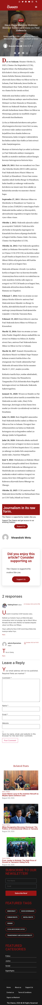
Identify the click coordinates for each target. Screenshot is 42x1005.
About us (18, 987)
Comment (7, 678)
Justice (7, 961)
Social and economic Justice (16, 929)
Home (9, 987)
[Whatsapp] (19, 1)
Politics (8, 791)
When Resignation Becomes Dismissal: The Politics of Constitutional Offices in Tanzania (20, 828)
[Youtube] (29, 1)
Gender (9, 923)
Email (5, 714)
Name (5, 705)
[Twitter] (22, 1)
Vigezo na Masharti (13, 997)
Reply (3, 634)
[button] (36, 1)
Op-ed (3, 825)
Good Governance (27, 911)
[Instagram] (32, 1)
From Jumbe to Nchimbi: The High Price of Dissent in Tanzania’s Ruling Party (19, 861)
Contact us (10, 992)
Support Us (29, 987)
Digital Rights (28, 917)
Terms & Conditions (24, 992)
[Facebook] (25, 1)
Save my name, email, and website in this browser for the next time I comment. (19, 735)
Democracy (11, 911)
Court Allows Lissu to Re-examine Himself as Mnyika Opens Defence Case (20, 795)
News (21, 20)
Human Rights (12, 917)
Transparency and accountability (19, 935)
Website (5, 723)
